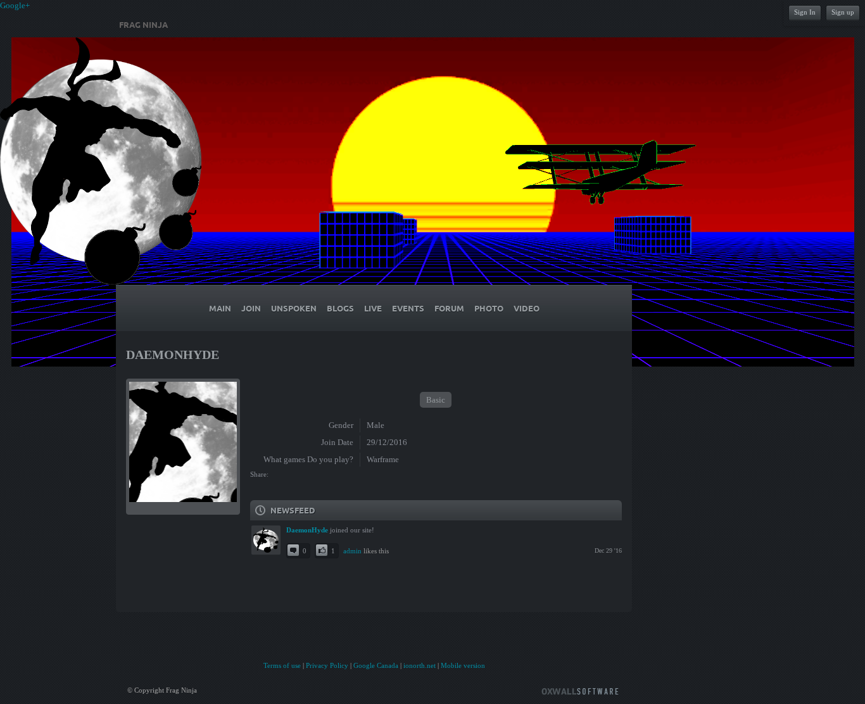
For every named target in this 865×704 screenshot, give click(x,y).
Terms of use (282, 665)
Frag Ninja (143, 24)
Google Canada (375, 665)
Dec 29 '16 (608, 550)
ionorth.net (419, 665)
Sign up (842, 12)
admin (352, 551)
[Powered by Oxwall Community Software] (580, 690)
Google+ (15, 5)
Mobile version (463, 665)
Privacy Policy (327, 665)
